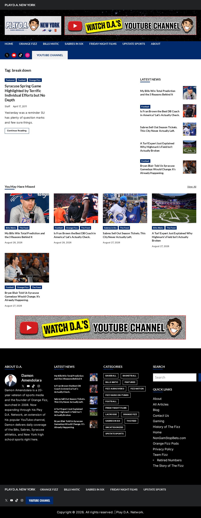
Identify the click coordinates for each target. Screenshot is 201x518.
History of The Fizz (166, 427)
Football (22, 80)
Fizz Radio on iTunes (117, 395)
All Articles (160, 404)
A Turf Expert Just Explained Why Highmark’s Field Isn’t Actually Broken (157, 147)
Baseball (110, 375)
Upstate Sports (114, 433)
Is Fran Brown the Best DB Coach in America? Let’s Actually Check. (159, 113)
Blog (156, 410)
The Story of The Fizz (168, 466)
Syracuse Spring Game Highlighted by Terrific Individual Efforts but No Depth (25, 93)
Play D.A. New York (20, 5)
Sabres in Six (110, 228)
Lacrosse (111, 414)
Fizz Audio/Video (114, 388)
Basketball (129, 375)
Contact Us (161, 415)
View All (191, 186)
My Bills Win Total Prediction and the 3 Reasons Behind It (157, 92)
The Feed (23, 228)
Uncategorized (114, 427)
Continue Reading (17, 130)
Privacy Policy (163, 449)
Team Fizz (160, 455)
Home (157, 432)
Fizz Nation (137, 388)
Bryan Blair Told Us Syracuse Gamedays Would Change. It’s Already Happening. (157, 169)
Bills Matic (11, 228)
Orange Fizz (35, 80)
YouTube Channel (39, 500)
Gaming (158, 421)
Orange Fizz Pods (166, 443)
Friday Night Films (116, 408)
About (157, 399)
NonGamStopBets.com (169, 438)
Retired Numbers (169, 460)
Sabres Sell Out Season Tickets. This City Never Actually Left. (158, 128)
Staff (7, 106)
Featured (10, 80)
